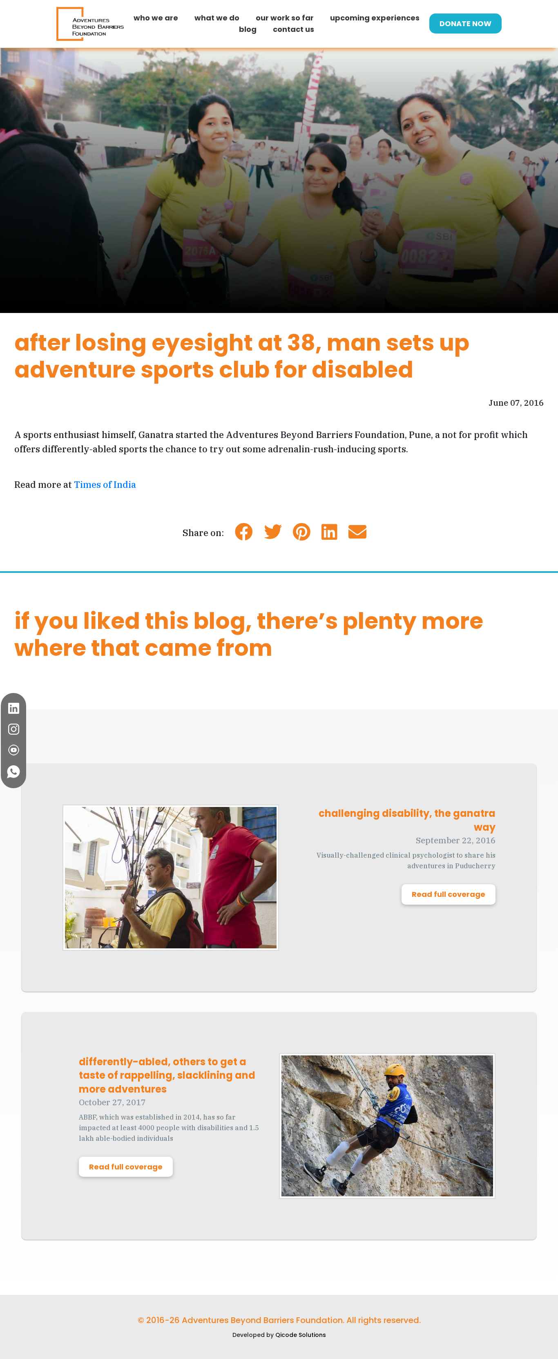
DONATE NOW (465, 23)
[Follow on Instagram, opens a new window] (13, 729)
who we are (156, 18)
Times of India (105, 484)
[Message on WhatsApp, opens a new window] (13, 771)
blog (248, 29)
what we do (216, 18)
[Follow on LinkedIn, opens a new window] (13, 708)
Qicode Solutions (300, 1335)
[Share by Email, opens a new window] (357, 535)
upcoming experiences (375, 18)
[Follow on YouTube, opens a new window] (13, 749)
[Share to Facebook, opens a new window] (244, 535)
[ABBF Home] (90, 23)
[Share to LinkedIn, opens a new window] (329, 535)
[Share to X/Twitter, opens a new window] (273, 535)
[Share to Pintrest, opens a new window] (301, 535)
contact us (293, 29)
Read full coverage (448, 894)
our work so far (285, 18)
